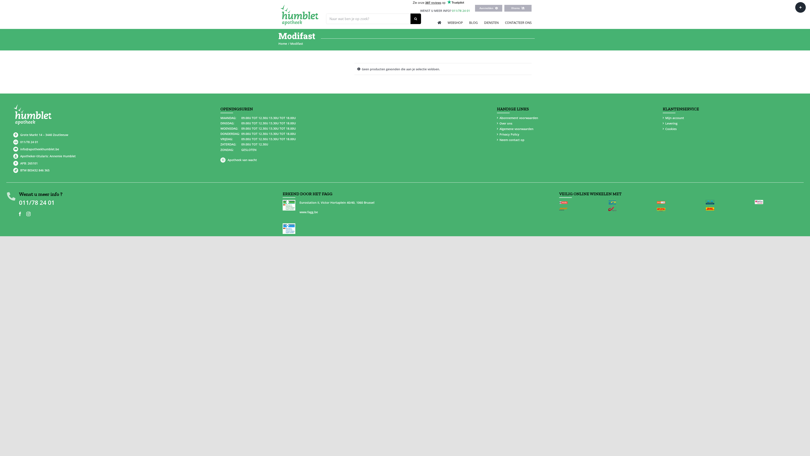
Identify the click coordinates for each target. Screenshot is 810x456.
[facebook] (20, 214)
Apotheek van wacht (242, 160)
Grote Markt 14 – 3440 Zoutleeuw (44, 135)
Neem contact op (512, 140)
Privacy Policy (509, 134)
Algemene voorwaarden (516, 129)
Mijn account (674, 118)
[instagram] (28, 214)
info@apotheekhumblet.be (39, 149)
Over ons (506, 123)
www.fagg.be (309, 212)
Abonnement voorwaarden (519, 118)
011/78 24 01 (461, 11)
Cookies (671, 129)
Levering (671, 123)
